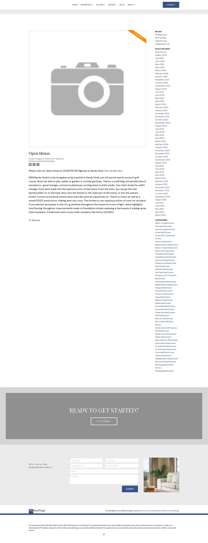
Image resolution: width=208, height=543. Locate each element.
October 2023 (161, 156)
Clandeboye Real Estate (165, 257)
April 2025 (159, 101)
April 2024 (159, 138)
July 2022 (159, 203)
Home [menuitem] (75, 4)
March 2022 (160, 215)
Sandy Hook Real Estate (45, 161)
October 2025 (161, 83)
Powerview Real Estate (165, 312)
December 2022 (162, 187)
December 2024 (162, 113)
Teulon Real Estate (163, 355)
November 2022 (162, 190)
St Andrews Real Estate (165, 346)
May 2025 (159, 98)
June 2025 (160, 95)
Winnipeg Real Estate (164, 371)
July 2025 (159, 92)
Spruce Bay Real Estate (165, 343)
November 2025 (162, 79)
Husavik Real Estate (163, 291)
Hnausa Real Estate (163, 288)
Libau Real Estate (162, 297)
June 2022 (159, 206)
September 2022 (162, 196)
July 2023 (159, 166)
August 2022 (161, 199)
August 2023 (161, 162)
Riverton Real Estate (164, 318)
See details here (113, 170)
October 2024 (161, 119)
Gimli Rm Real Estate (164, 269)
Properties (86, 4)
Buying (111, 4)
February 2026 (161, 73)
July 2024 (159, 129)
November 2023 (162, 153)
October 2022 (161, 193)
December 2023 (162, 150)
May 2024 (159, 135)
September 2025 (162, 86)
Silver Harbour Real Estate (166, 340)
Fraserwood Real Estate (165, 263)
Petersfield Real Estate (165, 306)
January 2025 (161, 110)
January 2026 (161, 76)
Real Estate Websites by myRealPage (166, 511)
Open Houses (161, 41)
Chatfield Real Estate (164, 254)
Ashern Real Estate (163, 241)
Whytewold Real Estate (165, 361)
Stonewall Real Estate (164, 352)
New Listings (160, 37)
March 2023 (160, 178)
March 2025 (160, 104)
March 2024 (160, 141)
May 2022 (159, 209)
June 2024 (160, 132)
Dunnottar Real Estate (165, 260)
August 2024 (161, 126)
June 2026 (160, 61)
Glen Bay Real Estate (164, 272)
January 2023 (161, 184)
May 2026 (159, 64)
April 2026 (159, 67)
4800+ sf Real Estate (164, 223)
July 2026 (159, 58)
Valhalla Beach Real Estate (166, 358)
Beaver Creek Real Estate (166, 247)
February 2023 (161, 181)
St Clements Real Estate (165, 349)
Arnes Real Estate (163, 232)
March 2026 (160, 70)
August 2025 (161, 89)
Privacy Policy (146, 511)
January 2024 (161, 147)
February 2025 (161, 107)
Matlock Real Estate (164, 300)
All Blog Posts (161, 34)
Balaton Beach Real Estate (166, 244)
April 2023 (159, 175)
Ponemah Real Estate (164, 309)
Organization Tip (162, 44)
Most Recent (160, 52)
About (131, 4)
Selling (99, 4)
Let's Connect (104, 421)
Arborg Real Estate (163, 226)
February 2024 (161, 144)
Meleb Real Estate (163, 303)
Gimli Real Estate (162, 266)
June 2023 (159, 169)
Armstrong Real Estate (165, 229)
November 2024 (162, 116)
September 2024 (162, 122)
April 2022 (159, 212)
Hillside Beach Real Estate (166, 284)
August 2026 (161, 55)
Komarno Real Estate (164, 294)
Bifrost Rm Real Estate (165, 251)
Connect (171, 4)
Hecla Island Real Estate (165, 281)
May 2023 (159, 172)
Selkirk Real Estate (163, 337)
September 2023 (162, 159)
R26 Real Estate (162, 315)
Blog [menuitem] (122, 4)
